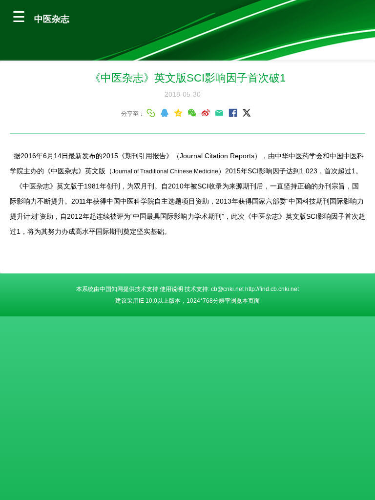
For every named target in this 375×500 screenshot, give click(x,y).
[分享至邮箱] (219, 113)
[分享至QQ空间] (178, 113)
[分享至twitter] (246, 113)
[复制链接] (151, 113)
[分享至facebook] (233, 113)
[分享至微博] (205, 113)
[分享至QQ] (164, 113)
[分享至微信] (192, 113)
